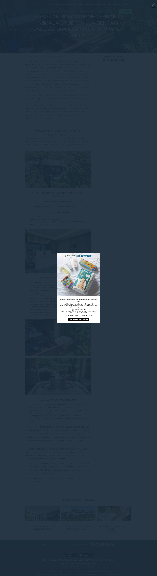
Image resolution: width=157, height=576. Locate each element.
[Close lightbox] (153, 5)
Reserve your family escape (78, 319)
